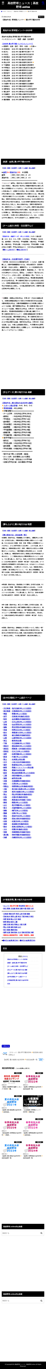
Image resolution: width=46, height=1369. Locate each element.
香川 (5, 808)
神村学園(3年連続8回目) (21, 835)
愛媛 (5, 813)
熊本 (5, 827)
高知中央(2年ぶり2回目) (21, 816)
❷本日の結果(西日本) (27, 940)
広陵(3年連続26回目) (20, 797)
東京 (32, 916)
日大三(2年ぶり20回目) (21, 751)
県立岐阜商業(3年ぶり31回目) (23, 773)
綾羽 (5, 172)
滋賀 (5, 778)
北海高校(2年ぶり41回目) (21, 711)
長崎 (5, 824)
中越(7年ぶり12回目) (20, 757)
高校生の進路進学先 (10, 935)
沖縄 (5, 837)
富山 (5, 759)
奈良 (5, 784)
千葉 (5, 743)
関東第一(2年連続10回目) (21, 749)
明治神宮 (22, 906)
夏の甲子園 (14, 906)
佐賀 (5, 821)
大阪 (5, 789)
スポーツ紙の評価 (10, 405)
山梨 (5, 738)
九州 (32, 908)
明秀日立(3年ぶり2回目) (21, 730)
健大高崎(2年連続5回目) (21, 735)
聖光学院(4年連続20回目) (21, 727)
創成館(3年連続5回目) (20, 824)
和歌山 (6, 786)
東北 (5, 908)
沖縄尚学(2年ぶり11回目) (21, 837)
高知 (5, 816)
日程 (4, 168)
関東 (8, 908)
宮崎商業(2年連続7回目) (21, 832)
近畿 (21, 908)
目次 (8, 983)
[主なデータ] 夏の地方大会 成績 (17, 970)
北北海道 (6, 708)
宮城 (5, 724)
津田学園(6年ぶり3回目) (21, 775)
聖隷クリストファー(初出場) (23, 767)
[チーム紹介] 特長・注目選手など (17, 966)
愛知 (5, 770)
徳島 (5, 810)
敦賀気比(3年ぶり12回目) (21, 765)
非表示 (25, 956)
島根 (5, 802)
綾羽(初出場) (17, 778)
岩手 (5, 716)
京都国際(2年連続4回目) (21, 781)
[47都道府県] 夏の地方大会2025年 (17, 980)
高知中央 (13, 172)
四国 (28, 908)
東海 (17, 908)
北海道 (5, 914)
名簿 (19, 168)
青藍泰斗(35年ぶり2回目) (21, 732)
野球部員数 (8, 408)
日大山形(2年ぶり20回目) (21, 722)
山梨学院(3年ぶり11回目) (21, 738)
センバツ (6, 906)
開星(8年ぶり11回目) (20, 802)
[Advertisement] (23, 129)
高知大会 (6, 1046)
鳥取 (5, 800)
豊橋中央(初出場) (18, 770)
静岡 (5, 767)
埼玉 (5, 741)
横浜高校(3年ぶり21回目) (21, 746)
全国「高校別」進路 (26, 935)
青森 (5, 714)
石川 (5, 762)
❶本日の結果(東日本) (10, 940)
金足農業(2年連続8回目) (21, 719)
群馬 (5, 735)
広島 (5, 797)
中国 (24, 908)
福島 (5, 727)
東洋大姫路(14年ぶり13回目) (23, 792)
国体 (27, 906)
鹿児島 (6, 835)
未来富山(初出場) (18, 759)
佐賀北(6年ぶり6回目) (20, 821)
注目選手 (14, 168)
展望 (8, 168)
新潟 (5, 757)
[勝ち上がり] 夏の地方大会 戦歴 (17, 973)
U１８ (31, 906)
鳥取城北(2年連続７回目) (21, 800)
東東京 (6, 749)
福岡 (5, 819)
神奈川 (6, 746)
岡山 (5, 794)
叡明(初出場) (17, 741)
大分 (5, 829)
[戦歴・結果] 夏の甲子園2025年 (17, 963)
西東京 (6, 751)
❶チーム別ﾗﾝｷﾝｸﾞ (9, 250)
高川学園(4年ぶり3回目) (21, 805)
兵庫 (5, 792)
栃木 (5, 732)
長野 (5, 754)
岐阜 (5, 773)
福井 (5, 765)
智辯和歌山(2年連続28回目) (22, 786)
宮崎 (5, 832)
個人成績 (32, 168)
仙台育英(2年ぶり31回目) (21, 724)
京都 (5, 781)
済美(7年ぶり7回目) (19, 813)
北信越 (13, 908)
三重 (5, 775)
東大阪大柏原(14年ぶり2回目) (23, 789)
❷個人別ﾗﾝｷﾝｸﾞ (22, 250)
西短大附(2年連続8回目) (21, 819)
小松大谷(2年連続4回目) (21, 762)
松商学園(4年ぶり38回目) (21, 754)
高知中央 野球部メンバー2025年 (17, 959)
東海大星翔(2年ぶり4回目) (22, 827)
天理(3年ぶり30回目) (20, 784)
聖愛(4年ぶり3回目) (19, 714)
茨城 (5, 730)
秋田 (5, 719)
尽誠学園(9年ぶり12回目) (21, 808)
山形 (5, 722)
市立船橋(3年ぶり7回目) (21, 743)
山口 (5, 805)
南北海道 (6, 711)
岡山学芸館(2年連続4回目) (22, 794)
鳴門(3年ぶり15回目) (20, 810)
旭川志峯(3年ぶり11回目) (21, 708)
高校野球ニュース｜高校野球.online (23, 4)
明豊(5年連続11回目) (20, 829)
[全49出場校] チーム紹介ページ (17, 976)
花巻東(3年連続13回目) (21, 716)
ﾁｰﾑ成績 (25, 168)
